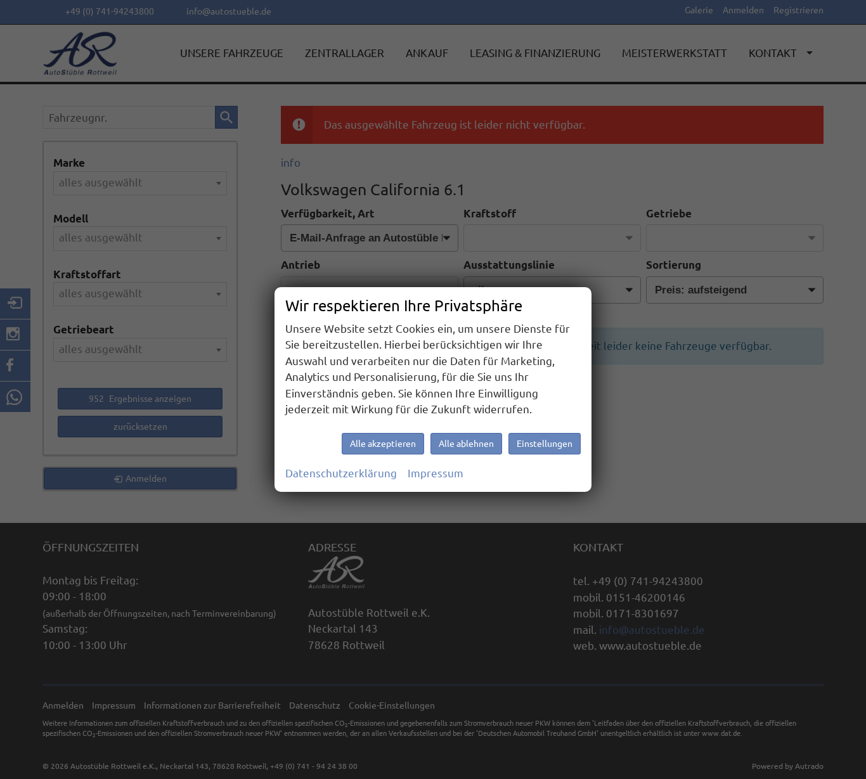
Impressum (435, 473)
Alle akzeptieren (383, 444)
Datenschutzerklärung (341, 473)
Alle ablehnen (466, 444)
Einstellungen (544, 444)
